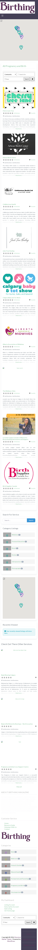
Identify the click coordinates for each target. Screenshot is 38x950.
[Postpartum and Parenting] (6, 879)
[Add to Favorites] (36, 677)
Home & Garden (17, 865)
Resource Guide (9, 825)
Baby (13, 852)
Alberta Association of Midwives (13, 344)
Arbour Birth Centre (9, 157)
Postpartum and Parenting (20, 879)
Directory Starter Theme (11, 938)
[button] (21, 47)
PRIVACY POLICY (29, 940)
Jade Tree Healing (8, 251)
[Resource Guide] (17, 7)
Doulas (15, 555)
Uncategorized (16, 892)
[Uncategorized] (6, 892)
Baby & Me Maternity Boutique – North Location (17, 724)
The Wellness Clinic (9, 391)
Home (6, 823)
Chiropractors (17, 561)
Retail (14, 548)
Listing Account (9, 905)
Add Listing (8, 909)
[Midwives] (7, 535)
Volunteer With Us (10, 827)
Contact (7, 829)
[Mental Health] (6, 872)
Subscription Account (11, 907)
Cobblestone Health (9, 204)
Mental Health (16, 872)
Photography (17, 568)
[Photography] (7, 568)
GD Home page (9, 911)
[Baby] (6, 852)
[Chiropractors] (7, 561)
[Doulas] (7, 555)
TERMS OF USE (28, 945)
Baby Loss (15, 858)
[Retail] (7, 548)
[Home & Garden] (6, 865)
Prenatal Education (19, 541)
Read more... (19, 128)
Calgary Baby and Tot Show (11, 297)
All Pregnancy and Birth (14, 66)
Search (27, 79)
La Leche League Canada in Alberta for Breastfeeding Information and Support (15, 438)
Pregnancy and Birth (18, 885)
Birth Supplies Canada (10, 486)
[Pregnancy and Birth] (6, 885)
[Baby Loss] (6, 858)
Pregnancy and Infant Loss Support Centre (14, 767)
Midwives (16, 535)
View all (19, 787)
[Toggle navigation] (2, 16)
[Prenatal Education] (7, 541)
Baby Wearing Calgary (8, 675)
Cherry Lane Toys (8, 111)
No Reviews (17, 113)
